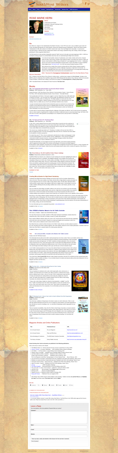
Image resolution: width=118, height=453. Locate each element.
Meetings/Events (49, 9)
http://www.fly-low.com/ (72, 329)
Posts (38, 9)
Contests (43, 9)
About (34, 9)
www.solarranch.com (60, 204)
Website (33, 434)
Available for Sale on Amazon (35, 289)
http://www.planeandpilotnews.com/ (75, 333)
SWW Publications (74, 9)
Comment (33, 410)
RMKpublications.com (49, 34)
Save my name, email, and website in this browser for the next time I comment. (50, 438)
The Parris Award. (55, 64)
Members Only (65, 9)
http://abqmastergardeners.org (74, 336)
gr (88, 3)
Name (32, 424)
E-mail (32, 429)
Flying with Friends (35, 373)
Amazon (40, 148)
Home (30, 9)
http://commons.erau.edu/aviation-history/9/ (76, 339)
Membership (57, 9)
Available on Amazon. (34, 115)
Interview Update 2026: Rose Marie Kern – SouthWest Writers (46, 395)
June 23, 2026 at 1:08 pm (34, 396)
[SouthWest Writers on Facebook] (86, 4)
